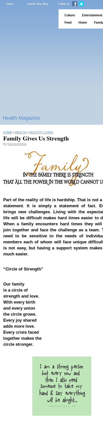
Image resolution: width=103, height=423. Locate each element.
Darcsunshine (17, 144)
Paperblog (27, 19)
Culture (69, 15)
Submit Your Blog (37, 3)
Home (9, 3)
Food (68, 22)
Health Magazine (21, 118)
